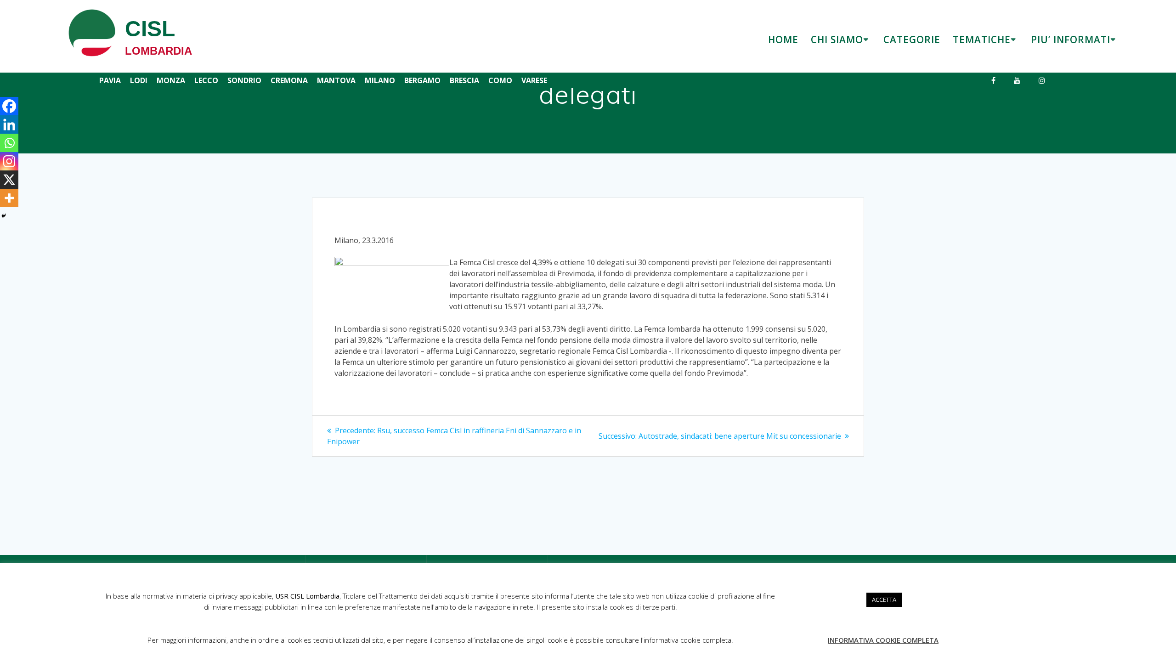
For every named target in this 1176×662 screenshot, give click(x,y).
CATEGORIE (911, 39)
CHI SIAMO (837, 39)
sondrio (244, 80)
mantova (336, 80)
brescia (464, 80)
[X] (9, 179)
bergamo (422, 80)
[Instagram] (9, 161)
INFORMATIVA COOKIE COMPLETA (883, 640)
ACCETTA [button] (884, 599)
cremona (289, 80)
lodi (138, 80)
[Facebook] (9, 106)
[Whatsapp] (9, 143)
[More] (9, 198)
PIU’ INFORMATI (1070, 39)
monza (171, 80)
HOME (783, 39)
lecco (206, 80)
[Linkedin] (9, 124)
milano (380, 80)
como (500, 80)
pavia (110, 80)
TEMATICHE (982, 39)
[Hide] (3, 216)
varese (534, 80)
